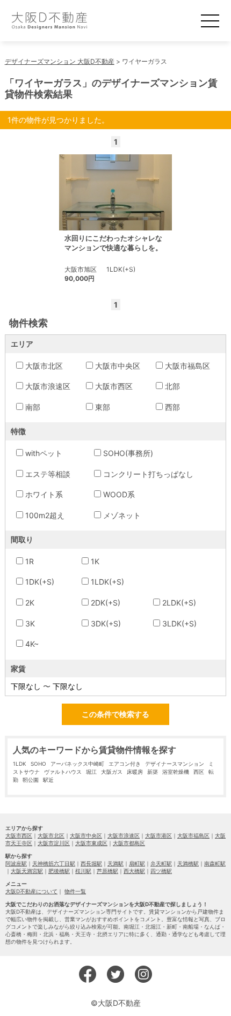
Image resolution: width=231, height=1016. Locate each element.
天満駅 (115, 863)
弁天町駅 (161, 863)
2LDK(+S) (179, 602)
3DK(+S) (106, 623)
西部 (172, 407)
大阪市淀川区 (54, 843)
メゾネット (122, 515)
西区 (198, 771)
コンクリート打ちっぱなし (148, 474)
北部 (172, 386)
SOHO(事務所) (128, 453)
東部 (102, 407)
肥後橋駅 (59, 871)
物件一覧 (75, 891)
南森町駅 (215, 863)
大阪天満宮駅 (27, 871)
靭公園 (31, 779)
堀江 (91, 771)
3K (30, 623)
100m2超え (44, 515)
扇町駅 (137, 863)
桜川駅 (83, 871)
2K (29, 602)
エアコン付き (125, 763)
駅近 (48, 779)
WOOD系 (119, 494)
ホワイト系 (44, 494)
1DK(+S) (39, 581)
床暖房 (135, 771)
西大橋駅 (134, 871)
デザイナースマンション (174, 763)
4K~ (32, 643)
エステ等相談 (47, 474)
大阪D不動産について (31, 891)
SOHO (38, 763)
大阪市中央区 (117, 365)
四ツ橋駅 (161, 871)
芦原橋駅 (107, 871)
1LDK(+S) (107, 581)
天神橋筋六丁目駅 (53, 863)
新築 (152, 771)
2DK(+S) (105, 602)
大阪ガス (111, 771)
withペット (43, 453)
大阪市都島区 (129, 843)
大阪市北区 (44, 365)
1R (29, 561)
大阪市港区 (158, 835)
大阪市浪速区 (47, 386)
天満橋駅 (188, 863)
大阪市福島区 (187, 365)
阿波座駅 (16, 863)
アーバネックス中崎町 (77, 763)
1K (95, 561)
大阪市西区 (114, 386)
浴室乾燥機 (175, 771)
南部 (32, 407)
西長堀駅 (91, 863)
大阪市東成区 (91, 843)
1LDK (19, 763)
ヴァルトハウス (63, 771)
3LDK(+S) (179, 623)
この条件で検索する (115, 714)
